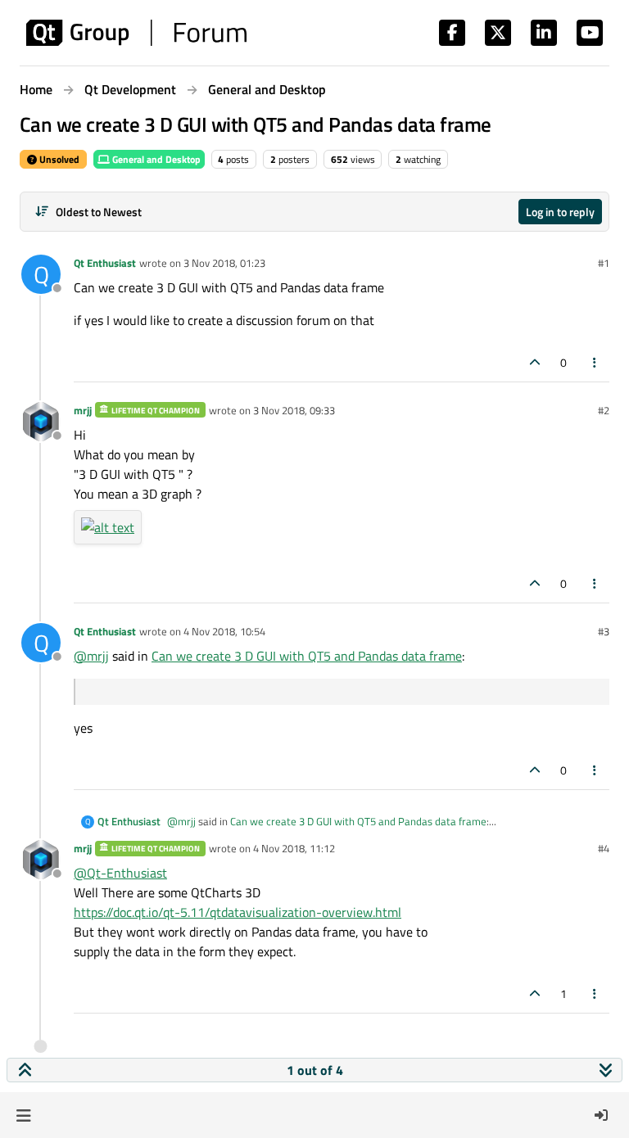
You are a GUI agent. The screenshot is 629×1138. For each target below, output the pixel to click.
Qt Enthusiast (105, 263)
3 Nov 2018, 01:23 (224, 263)
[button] (23, 1115)
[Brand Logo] (136, 33)
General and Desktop (155, 159)
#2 (603, 410)
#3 (603, 631)
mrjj (83, 410)
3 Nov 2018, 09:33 (294, 410)
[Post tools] (595, 362)
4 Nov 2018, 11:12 (294, 848)
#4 (603, 848)
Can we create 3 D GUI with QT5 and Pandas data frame (307, 656)
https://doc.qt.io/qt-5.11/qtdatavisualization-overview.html (237, 912)
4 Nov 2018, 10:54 (224, 631)
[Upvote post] (535, 362)
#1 (603, 263)
